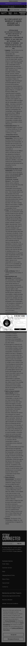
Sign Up (20, 329)
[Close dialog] (26, 315)
